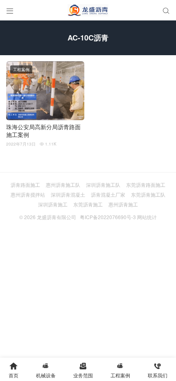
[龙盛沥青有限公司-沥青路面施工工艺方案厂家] (88, 10)
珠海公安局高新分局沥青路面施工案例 (43, 131)
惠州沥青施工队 (63, 184)
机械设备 (46, 370)
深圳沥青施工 (53, 204)
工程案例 (21, 69)
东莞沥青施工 (88, 204)
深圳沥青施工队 (103, 184)
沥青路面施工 (25, 184)
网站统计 (147, 216)
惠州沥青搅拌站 (28, 194)
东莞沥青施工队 (148, 194)
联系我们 (157, 370)
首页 (13, 370)
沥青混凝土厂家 (108, 194)
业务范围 (83, 370)
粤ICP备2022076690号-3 (108, 216)
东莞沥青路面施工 (145, 184)
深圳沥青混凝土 (68, 194)
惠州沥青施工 (123, 204)
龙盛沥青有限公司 (56, 216)
